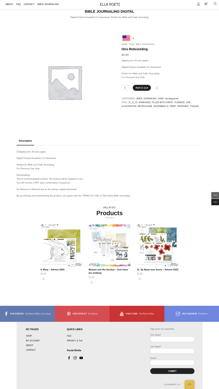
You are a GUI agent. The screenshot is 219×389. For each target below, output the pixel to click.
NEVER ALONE (145, 106)
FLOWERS (179, 102)
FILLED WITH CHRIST (162, 102)
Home (124, 44)
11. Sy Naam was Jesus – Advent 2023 (157, 269)
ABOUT (29, 345)
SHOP (131, 44)
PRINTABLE (183, 106)
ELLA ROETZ (170, 384)
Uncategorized (171, 98)
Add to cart (141, 87)
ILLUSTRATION (129, 106)
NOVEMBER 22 (161, 106)
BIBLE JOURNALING (145, 44)
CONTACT (31, 350)
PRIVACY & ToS (74, 340)
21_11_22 (132, 102)
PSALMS (194, 106)
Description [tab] (25, 141)
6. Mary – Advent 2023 (52, 269)
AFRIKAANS (145, 102)
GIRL (188, 102)
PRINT (173, 106)
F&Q (69, 336)
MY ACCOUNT (33, 340)
